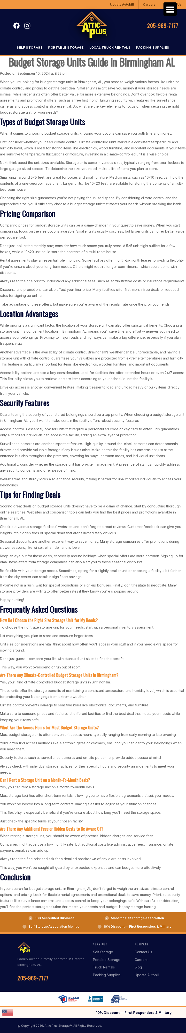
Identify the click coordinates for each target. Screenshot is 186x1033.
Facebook (16, 25)
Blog (138, 967)
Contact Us (143, 952)
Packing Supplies (152, 47)
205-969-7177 (162, 25)
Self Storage (29, 47)
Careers (149, 4)
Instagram (27, 25)
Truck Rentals (104, 967)
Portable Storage (66, 47)
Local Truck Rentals (109, 47)
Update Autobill (122, 4)
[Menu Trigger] (170, 9)
